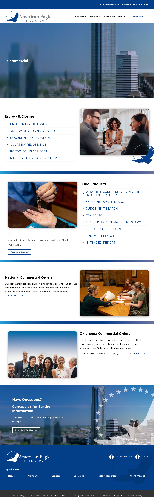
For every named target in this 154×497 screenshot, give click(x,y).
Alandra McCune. (14, 295)
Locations (79, 476)
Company (79, 16)
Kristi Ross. (141, 353)
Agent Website (137, 476)
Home (11, 476)
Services (94, 16)
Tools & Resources (113, 16)
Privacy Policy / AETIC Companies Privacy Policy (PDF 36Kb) (38, 496)
